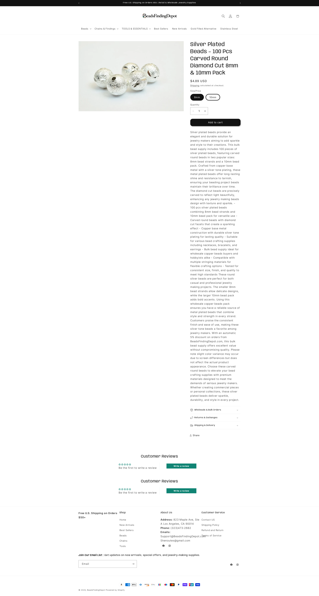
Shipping (194, 85)
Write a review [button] (181, 466)
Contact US (208, 519)
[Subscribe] (133, 564)
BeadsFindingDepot (96, 590)
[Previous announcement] (79, 3)
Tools (123, 546)
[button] (86, 28)
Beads (123, 535)
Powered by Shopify (115, 590)
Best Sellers (127, 530)
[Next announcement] (240, 3)
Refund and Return (212, 530)
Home (123, 519)
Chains (123, 540)
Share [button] (196, 435)
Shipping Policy (210, 525)
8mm (197, 97)
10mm (212, 97)
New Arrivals (127, 525)
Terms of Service (211, 535)
